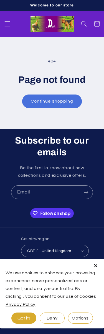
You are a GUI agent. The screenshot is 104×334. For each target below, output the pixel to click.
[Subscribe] (86, 192)
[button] (7, 24)
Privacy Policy (20, 304)
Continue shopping (52, 101)
